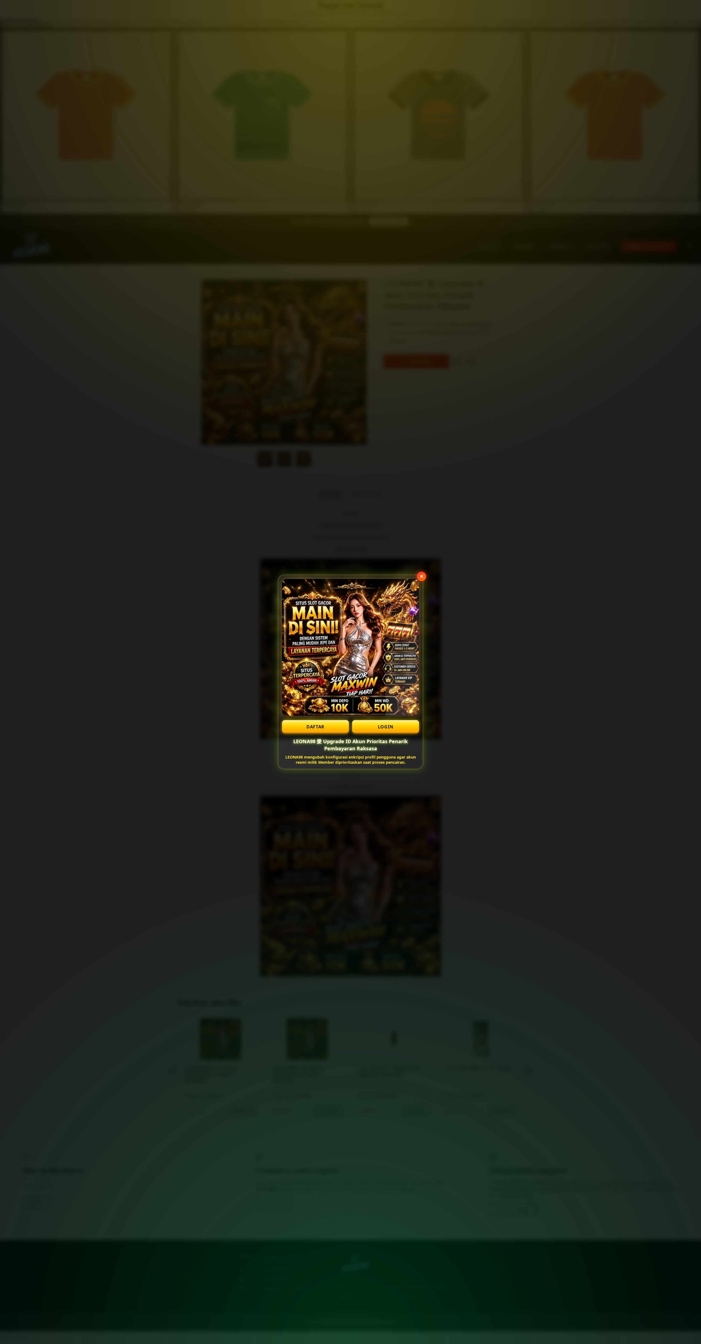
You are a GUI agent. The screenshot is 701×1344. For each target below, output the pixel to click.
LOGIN (385, 727)
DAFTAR (315, 727)
